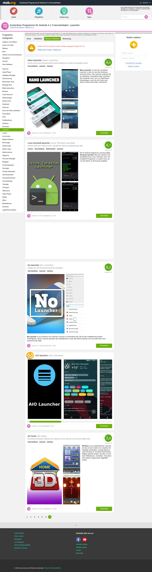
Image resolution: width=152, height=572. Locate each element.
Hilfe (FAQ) (79, 553)
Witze (4, 200)
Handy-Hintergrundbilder (22, 545)
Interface (5, 123)
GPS (4, 117)
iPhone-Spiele (19, 536)
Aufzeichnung (7, 78)
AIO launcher (49, 355)
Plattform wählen (133, 66)
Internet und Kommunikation (12, 55)
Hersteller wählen (81, 544)
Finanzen (5, 107)
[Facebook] (79, 541)
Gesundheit (6, 114)
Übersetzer (6, 191)
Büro (4, 51)
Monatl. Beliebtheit (52, 39)
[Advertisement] (12, 252)
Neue (29, 39)
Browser (5, 91)
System (5, 61)
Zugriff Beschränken (9, 210)
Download (5, 104)
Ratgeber (5, 162)
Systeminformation (8, 178)
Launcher (5, 130)
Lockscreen (6, 136)
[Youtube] (85, 541)
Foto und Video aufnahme (11, 110)
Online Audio (6, 146)
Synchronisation (7, 175)
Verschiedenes (7, 64)
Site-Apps (5, 168)
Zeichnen (5, 207)
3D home (32, 436)
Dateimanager (7, 98)
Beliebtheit (38, 39)
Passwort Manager (8, 159)
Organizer (5, 155)
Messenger (6, 143)
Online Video (6, 149)
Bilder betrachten (8, 88)
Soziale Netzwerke (8, 171)
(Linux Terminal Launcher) (62, 143)
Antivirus (5, 69)
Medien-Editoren (8, 139)
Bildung (4, 48)
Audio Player (6, 72)
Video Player (6, 194)
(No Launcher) (46, 265)
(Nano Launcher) (50, 60)
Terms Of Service (50, 568)
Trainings (5, 184)
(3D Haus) (41, 436)
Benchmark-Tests (8, 82)
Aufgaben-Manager (8, 75)
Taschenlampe (7, 181)
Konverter (5, 126)
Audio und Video (8, 45)
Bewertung (67, 39)
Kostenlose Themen (20, 548)
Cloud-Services (7, 94)
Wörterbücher (7, 203)
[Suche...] (147, 17)
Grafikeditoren (7, 120)
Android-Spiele (19, 533)
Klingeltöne (18, 539)
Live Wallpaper (19, 542)
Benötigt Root (7, 85)
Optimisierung (7, 152)
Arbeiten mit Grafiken (9, 42)
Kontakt (78, 550)
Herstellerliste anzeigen (134, 63)
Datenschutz (6, 101)
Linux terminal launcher (39, 143)
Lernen (4, 133)
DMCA (59, 568)
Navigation (6, 58)
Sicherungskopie (8, 165)
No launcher (33, 265)
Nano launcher (35, 60)
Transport (5, 187)
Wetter (4, 197)
